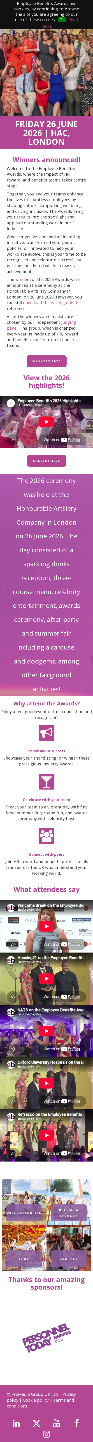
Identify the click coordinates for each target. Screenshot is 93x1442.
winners (23, 279)
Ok (62, 19)
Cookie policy (36, 1400)
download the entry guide (48, 302)
